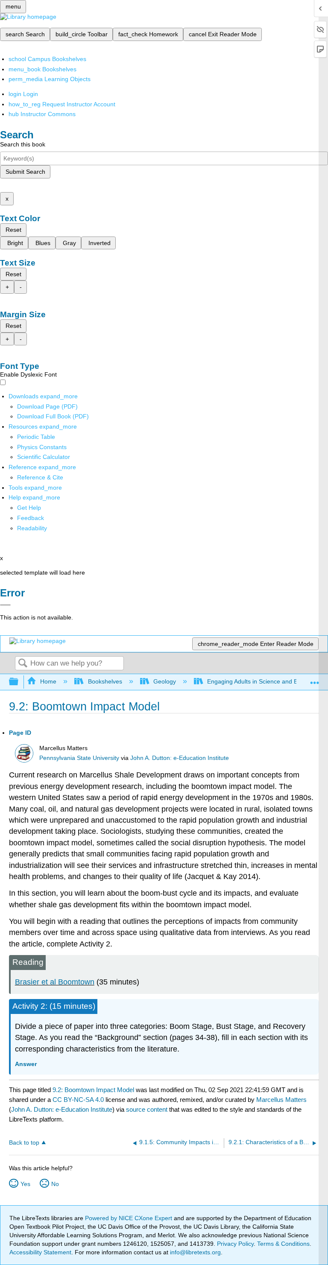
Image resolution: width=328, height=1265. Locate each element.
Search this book (22, 144)
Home (48, 681)
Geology (165, 681)
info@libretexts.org (194, 1252)
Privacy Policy (235, 1243)
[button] (30, 517)
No (55, 1183)
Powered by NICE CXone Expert (129, 1218)
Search (22, 663)
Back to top (24, 1142)
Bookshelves (104, 681)
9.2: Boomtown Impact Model (93, 1089)
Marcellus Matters (281, 1099)
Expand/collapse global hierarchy (19, 682)
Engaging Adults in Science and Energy (260, 681)
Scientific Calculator (43, 456)
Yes (25, 1183)
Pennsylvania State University (79, 758)
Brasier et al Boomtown (54, 982)
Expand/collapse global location (314, 679)
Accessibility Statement (40, 1252)
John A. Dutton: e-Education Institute (179, 758)
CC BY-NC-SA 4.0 (78, 1099)
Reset (13, 229)
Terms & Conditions (283, 1243)
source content (146, 1109)
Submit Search (25, 171)
